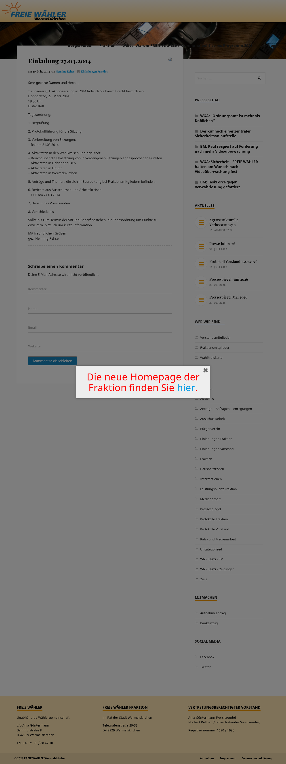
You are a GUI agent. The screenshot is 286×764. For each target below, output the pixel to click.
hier (186, 387)
